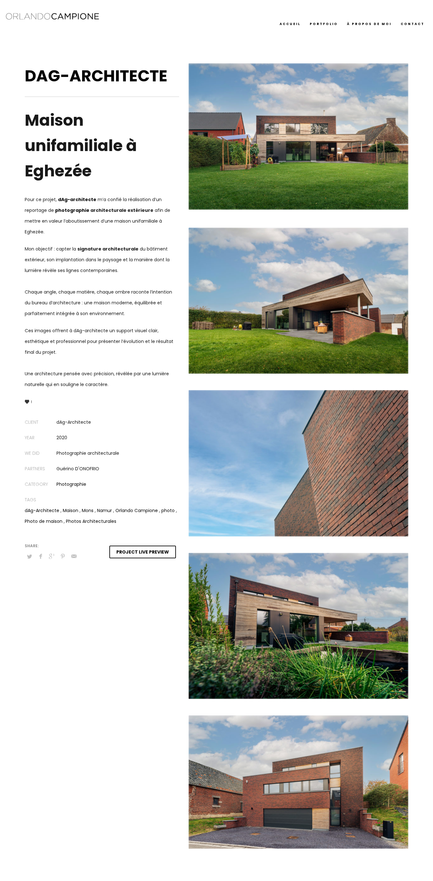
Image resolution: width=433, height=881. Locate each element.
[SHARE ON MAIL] (74, 556)
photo (168, 510)
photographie (72, 210)
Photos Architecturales (91, 521)
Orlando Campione (136, 510)
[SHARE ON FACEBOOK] (40, 556)
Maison (70, 510)
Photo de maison (43, 521)
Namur (104, 510)
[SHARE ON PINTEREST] (63, 556)
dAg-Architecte (42, 510)
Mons (88, 510)
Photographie (71, 484)
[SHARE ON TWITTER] (29, 556)
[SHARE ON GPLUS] (51, 556)
